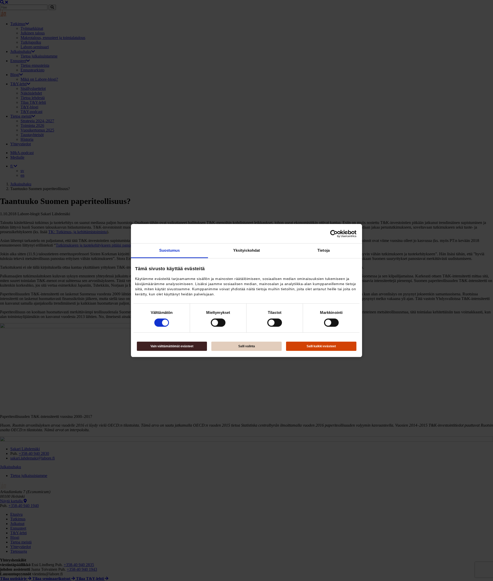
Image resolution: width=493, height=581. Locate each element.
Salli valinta (246, 346)
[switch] (218, 322)
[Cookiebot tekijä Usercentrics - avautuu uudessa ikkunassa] (333, 234)
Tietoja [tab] (323, 250)
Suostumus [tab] (169, 250)
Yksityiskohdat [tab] (246, 250)
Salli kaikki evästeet (321, 346)
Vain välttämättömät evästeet (171, 346)
